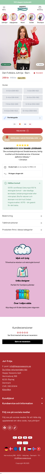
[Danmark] (11, 449)
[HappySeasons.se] (22, 8)
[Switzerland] (38, 449)
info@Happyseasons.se (20, 366)
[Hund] (22, 17)
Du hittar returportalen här (14, 370)
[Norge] (34, 449)
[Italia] (25, 449)
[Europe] (15, 449)
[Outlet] (31, 17)
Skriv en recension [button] (22, 342)
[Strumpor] (40, 17)
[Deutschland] (6, 449)
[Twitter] (15, 427)
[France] (20, 449)
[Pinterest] (10, 427)
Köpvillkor (6, 390)
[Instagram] (4, 427)
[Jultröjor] (4, 17)
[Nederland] (29, 449)
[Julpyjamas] (13, 17)
